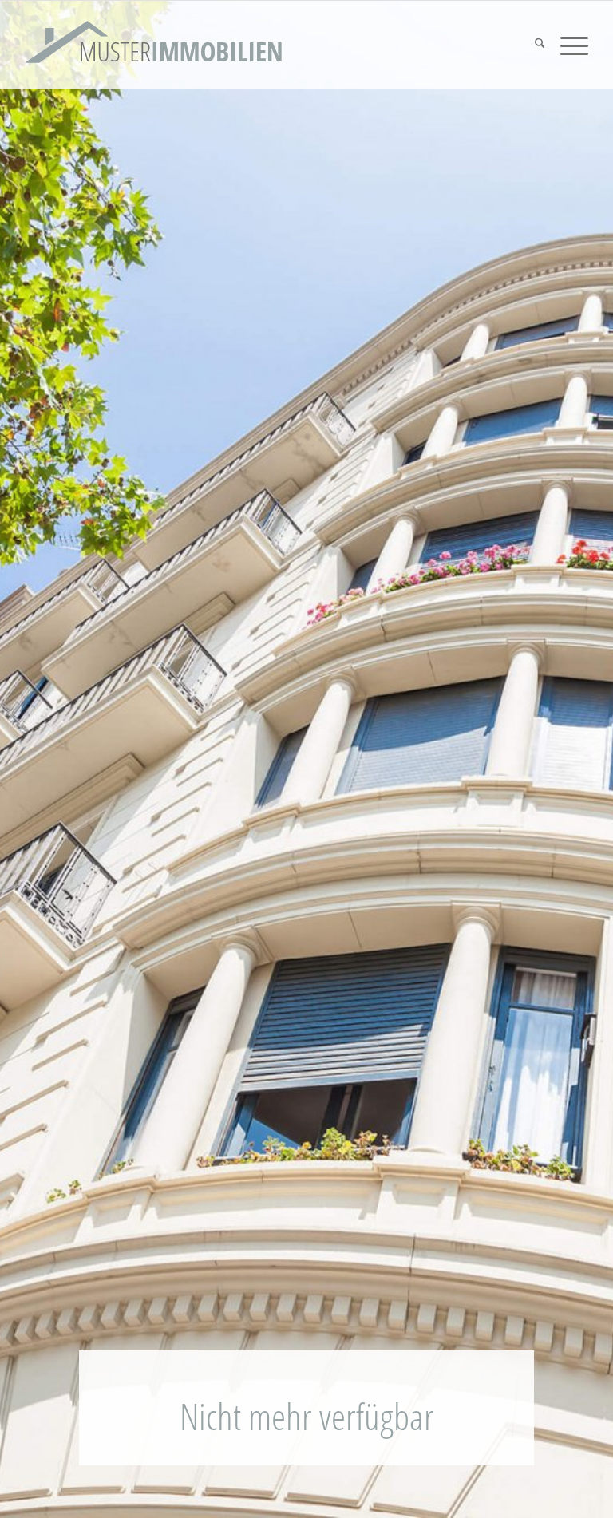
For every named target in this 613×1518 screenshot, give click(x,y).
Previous (36, 755)
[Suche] (532, 45)
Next (577, 755)
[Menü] (566, 45)
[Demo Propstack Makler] (154, 45)
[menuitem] (532, 45)
